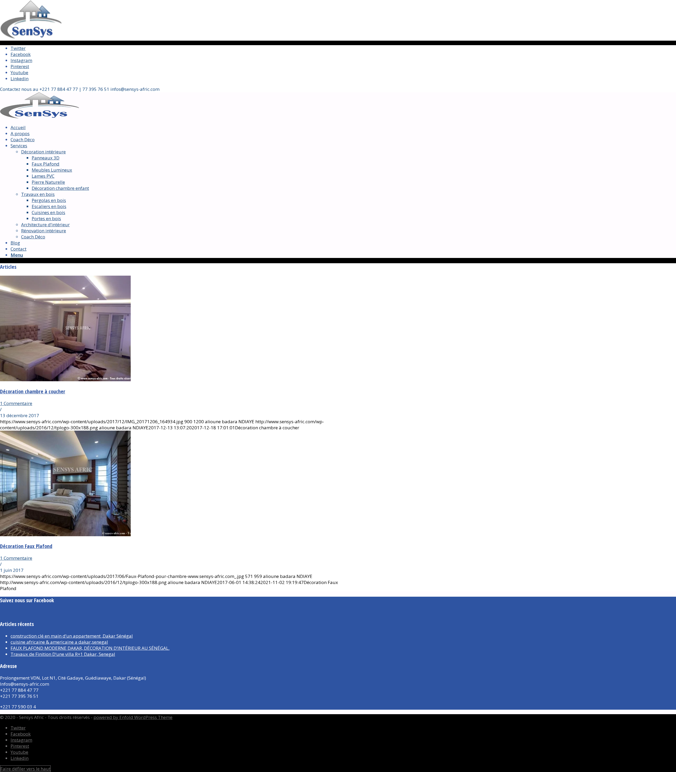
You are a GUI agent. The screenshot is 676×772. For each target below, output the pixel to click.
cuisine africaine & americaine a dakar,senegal (59, 642)
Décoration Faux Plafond (26, 546)
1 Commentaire (16, 403)
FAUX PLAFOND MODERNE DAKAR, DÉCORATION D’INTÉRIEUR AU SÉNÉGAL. (90, 648)
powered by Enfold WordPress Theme (132, 717)
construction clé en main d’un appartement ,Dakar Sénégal (72, 636)
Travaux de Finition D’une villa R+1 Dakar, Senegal (63, 654)
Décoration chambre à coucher (32, 391)
